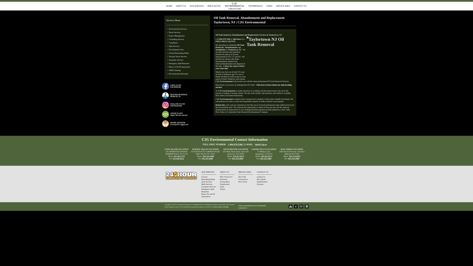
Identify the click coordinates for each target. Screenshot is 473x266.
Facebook (296, 206)
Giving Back (225, 182)
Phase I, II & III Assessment (179, 67)
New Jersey (242, 182)
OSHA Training (175, 70)
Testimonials (255, 6)
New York (242, 177)
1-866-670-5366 (234, 9)
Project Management (177, 36)
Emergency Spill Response (179, 63)
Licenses (260, 184)
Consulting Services (176, 39)
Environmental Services (178, 29)
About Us (181, 6)
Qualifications (262, 182)
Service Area (283, 6)
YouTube (290, 206)
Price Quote (214, 6)
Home (169, 6)
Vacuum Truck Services (178, 57)
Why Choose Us (226, 177)
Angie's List (301, 206)
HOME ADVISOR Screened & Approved (179, 123)
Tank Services (174, 46)
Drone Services (174, 32)
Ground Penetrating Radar (179, 53)
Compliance (173, 43)
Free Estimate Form (176, 50)
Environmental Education (178, 74)
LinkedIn (307, 206)
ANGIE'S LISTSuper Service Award (178, 114)
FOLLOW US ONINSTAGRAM (177, 105)
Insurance (223, 179)
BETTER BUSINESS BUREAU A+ (178, 95)
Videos (222, 189)
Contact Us (300, 6)
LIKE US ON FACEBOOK (175, 86)
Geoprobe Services (176, 60)
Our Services (197, 6)
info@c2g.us (261, 144)
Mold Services (206, 184)
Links (269, 6)
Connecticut (243, 179)
